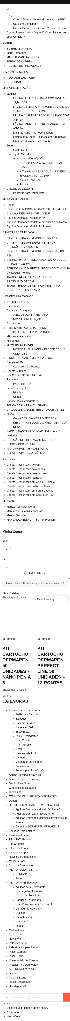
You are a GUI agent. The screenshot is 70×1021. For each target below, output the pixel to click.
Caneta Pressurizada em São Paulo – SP (31, 494)
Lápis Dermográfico (18, 388)
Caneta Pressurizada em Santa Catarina (30, 490)
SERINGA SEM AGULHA (23, 969)
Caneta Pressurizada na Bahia (24, 477)
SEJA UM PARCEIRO (15, 71)
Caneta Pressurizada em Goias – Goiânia (31, 482)
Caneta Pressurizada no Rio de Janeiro (29, 486)
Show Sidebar (10, 593)
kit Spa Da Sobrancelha (22, 856)
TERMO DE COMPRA (20, 61)
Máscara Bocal (17, 861)
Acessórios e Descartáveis (18, 296)
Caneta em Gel (15, 362)
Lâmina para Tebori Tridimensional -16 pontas (39, 137)
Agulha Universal (30, 180)
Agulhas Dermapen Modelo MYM (26, 217)
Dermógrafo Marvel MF (20, 154)
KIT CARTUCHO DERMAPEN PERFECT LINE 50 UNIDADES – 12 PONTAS (51, 665)
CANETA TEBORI (23, 150)
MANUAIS (9, 500)
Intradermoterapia (19, 848)
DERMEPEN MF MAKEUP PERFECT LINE (34, 805)
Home (8, 583)
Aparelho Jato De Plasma (24, 779)
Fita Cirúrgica (17, 843)
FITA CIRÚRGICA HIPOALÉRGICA (27, 448)
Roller (10, 205)
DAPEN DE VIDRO (18, 301)
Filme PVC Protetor (20, 839)
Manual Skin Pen (17, 515)
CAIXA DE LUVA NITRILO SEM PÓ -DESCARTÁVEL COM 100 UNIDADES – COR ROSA (40, 422)
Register (7, 548)
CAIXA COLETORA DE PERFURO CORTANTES (35, 409)
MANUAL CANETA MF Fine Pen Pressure (31, 519)
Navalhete (15, 938)
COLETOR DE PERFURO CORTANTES (33, 796)
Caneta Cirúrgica (16, 371)
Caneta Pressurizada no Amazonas (27, 473)
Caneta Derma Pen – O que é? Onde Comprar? (40, 28)
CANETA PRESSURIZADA (19, 232)
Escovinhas (13, 323)
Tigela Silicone (17, 977)
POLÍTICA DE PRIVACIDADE (24, 65)
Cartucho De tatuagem (20, 188)
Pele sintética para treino (23, 947)
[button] (68, 577)
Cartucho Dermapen (25, 23)
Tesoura (13, 973)
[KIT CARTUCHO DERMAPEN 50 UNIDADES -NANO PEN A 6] (17, 621)
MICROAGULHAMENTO (17, 199)
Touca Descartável (19, 981)
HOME (6, 9)
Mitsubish (18, 392)
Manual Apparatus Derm (21, 506)
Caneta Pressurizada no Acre (24, 464)
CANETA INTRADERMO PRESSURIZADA (32, 238)
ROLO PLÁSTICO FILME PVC (24, 375)
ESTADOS (9, 458)
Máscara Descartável (21, 865)
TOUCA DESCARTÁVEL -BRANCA (28, 405)
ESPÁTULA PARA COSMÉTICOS (26, 452)
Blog (9, 15)
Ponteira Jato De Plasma (23, 960)
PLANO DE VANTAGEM (21, 77)
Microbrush (13, 340)
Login (6, 540)
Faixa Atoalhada (18, 835)
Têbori (10, 145)
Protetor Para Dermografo (24, 964)
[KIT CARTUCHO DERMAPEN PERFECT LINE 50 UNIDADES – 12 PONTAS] (52, 621)
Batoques (12, 306)
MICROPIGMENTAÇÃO (16, 87)
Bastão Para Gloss (20, 783)
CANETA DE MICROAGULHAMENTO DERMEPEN (37, 209)
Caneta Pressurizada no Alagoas (26, 469)
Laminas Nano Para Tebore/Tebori (33, 132)
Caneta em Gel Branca (26, 366)
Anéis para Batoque (18, 310)
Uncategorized (17, 986)
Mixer (18, 934)
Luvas (10, 414)
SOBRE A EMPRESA (19, 48)
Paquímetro (13, 379)
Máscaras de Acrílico (19, 336)
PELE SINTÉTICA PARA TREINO (26, 327)
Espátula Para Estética (22, 831)
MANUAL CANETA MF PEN (23, 57)
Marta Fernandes (16, 52)
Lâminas (12, 93)
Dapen (13, 800)
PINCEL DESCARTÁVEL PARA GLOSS (30, 358)
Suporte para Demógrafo (21, 401)
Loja (17, 583)
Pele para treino (18, 943)
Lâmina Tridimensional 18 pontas (32, 141)
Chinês (17, 396)
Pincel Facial (16, 956)
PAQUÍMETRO (22, 384)
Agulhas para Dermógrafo (28, 158)
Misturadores (16, 930)
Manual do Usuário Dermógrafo (25, 511)
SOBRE (7, 42)
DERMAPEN (23, 874)
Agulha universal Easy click (25, 775)
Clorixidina (15, 792)
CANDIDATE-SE (16, 82)
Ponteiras (25, 184)
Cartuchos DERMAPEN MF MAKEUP (29, 213)
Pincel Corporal (18, 951)
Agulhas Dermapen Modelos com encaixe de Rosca (37, 222)
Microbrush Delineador (20, 345)
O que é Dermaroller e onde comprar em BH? (39, 19)
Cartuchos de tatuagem (22, 787)
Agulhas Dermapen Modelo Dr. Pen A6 (29, 226)
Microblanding (23, 917)
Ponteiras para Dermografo (28, 193)
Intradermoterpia (18, 852)
